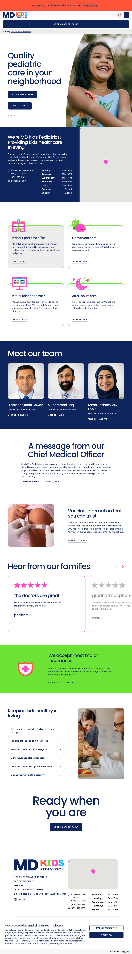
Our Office (18, 261)
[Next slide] (18, 115)
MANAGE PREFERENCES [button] (106, 928)
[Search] (119, 15)
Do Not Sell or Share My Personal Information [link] (41, 894)
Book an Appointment (66, 827)
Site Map (18, 885)
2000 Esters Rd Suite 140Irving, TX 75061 (78, 897)
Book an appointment (66, 24)
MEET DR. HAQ (55, 415)
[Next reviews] (123, 566)
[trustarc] (124, 951)
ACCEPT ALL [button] (106, 935)
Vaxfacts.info (76, 540)
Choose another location (21, 31)
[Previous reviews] (115, 566)
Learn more (78, 261)
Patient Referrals (24, 881)
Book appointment (22, 94)
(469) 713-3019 (20, 105)
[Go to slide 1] (11, 115)
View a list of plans (59, 683)
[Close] (127, 5)
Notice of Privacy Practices (30, 877)
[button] (106, 162)
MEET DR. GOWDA (17, 415)
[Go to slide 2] (14, 115)
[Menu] (126, 15)
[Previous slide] (8, 115)
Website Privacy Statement (29, 890)
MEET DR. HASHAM (97, 419)
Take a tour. (92, 5)
